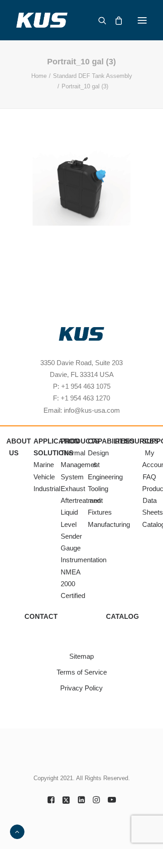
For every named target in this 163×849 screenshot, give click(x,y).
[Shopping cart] (114, 20)
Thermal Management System (80, 465)
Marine (44, 464)
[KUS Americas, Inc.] (42, 20)
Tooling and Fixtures (100, 500)
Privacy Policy (81, 688)
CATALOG (122, 616)
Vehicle (44, 477)
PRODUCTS (80, 441)
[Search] (98, 20)
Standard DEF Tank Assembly (92, 75)
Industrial (47, 488)
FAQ (149, 477)
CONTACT (41, 616)
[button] (142, 20)
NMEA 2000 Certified (73, 584)
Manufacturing (109, 524)
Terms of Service (82, 672)
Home (39, 75)
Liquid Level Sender (71, 524)
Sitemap (81, 656)
